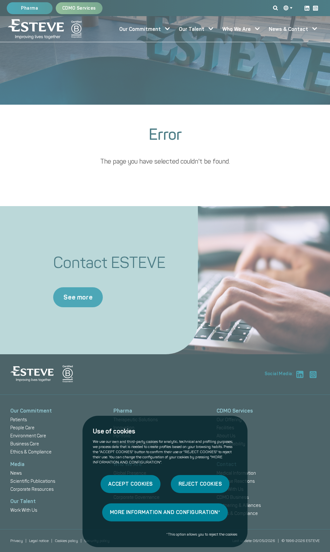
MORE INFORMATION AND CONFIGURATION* (165, 512)
